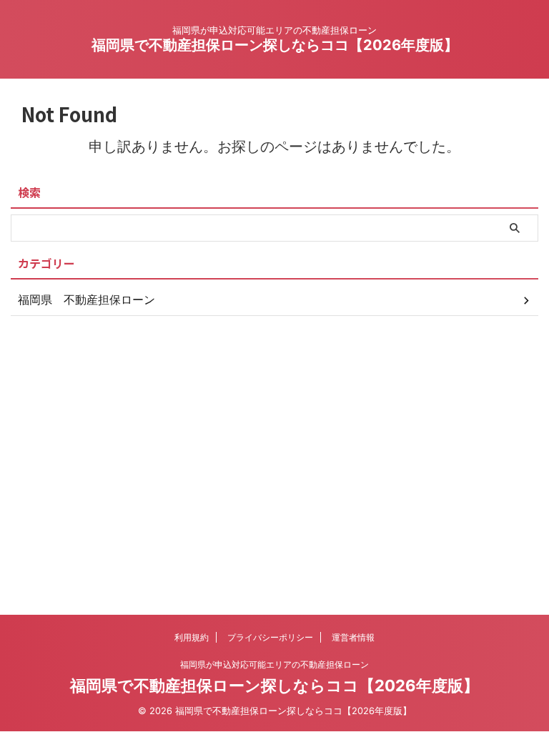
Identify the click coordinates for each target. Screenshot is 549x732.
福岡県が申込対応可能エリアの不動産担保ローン (274, 664)
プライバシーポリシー (270, 637)
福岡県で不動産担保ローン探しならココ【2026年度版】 (275, 45)
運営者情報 (353, 637)
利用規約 (191, 637)
